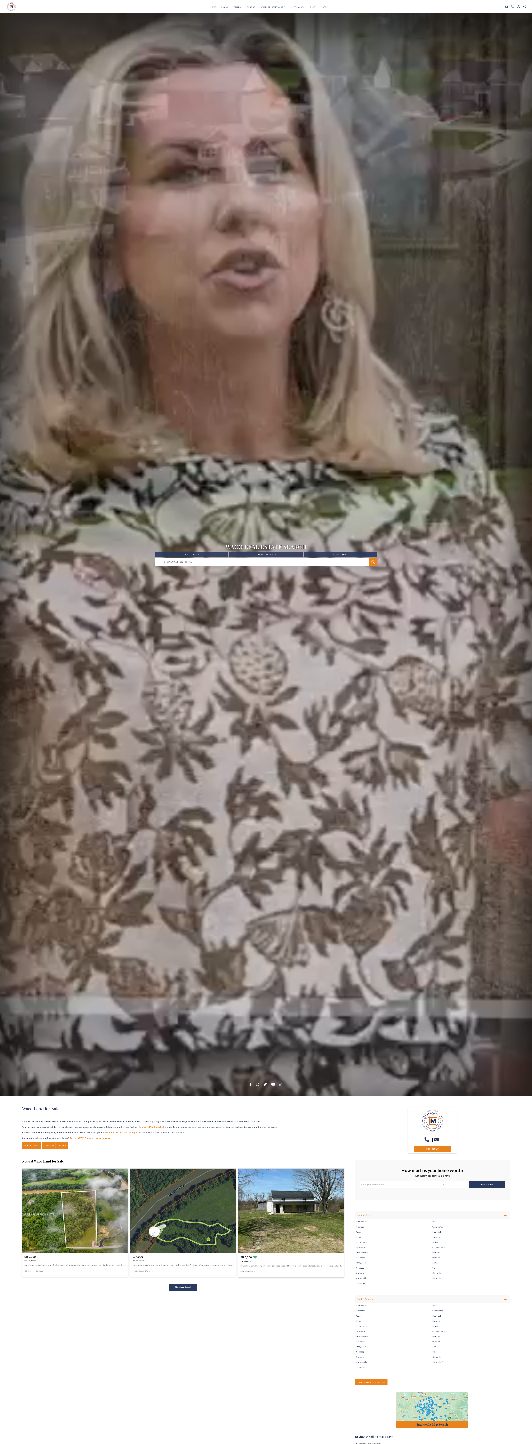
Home (213, 7)
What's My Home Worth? (273, 7)
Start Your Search (183, 1287)
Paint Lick (436, 1232)
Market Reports (365, 1299)
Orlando (436, 1258)
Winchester (437, 1227)
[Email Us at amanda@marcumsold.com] (437, 1140)
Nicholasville (362, 1252)
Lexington (360, 1227)
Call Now (62, 1145)
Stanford (360, 1273)
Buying (224, 7)
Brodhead (360, 1258)
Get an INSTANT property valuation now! (90, 1138)
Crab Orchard (438, 1247)
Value (340, 554)
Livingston (361, 1263)
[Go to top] (524, 1429)
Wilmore (436, 1252)
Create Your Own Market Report (371, 1382)
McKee (435, 1242)
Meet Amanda (298, 7)
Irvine (358, 1237)
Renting (251, 7)
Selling (238, 7)
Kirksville (436, 1273)
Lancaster (361, 1247)
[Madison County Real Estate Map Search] (432, 1410)
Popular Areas (364, 1215)
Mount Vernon (362, 1242)
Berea (435, 1222)
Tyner (434, 1268)
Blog (312, 7)
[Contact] (524, 1422)
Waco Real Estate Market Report (122, 1132)
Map (192, 554)
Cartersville (361, 1278)
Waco (358, 1232)
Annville (435, 1263)
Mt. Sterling (437, 1278)
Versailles (360, 1283)
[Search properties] (373, 562)
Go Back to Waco (31, 1145)
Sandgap (360, 1268)
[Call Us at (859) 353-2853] (427, 1140)
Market (266, 554)
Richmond (361, 1222)
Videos (324, 7)
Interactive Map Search (149, 1127)
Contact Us (49, 1145)
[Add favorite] (123, 1271)
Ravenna (436, 1237)
